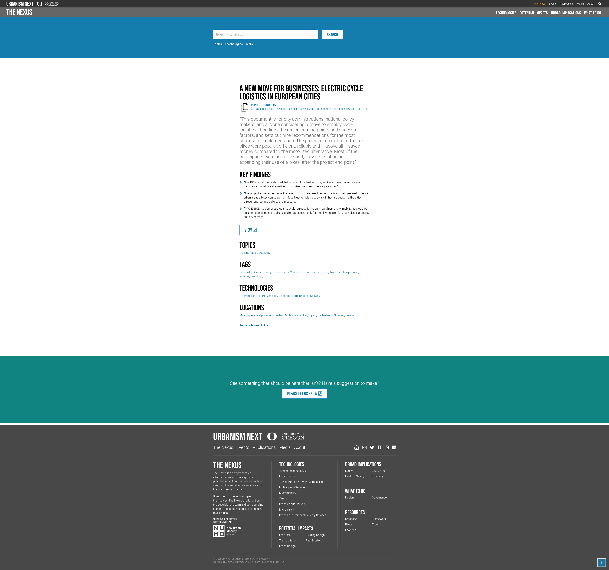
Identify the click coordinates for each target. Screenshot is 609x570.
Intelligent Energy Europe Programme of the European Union (321, 108)
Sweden (339, 315)
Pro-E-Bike (362, 108)
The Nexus (539, 3)
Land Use (285, 535)
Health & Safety (354, 476)
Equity (349, 470)
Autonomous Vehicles (292, 470)
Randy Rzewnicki (276, 108)
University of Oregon (242, 558)
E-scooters (285, 295)
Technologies (506, 12)
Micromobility (287, 493)
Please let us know (302, 393)
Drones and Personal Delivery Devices (302, 515)
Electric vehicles (267, 295)
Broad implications (566, 12)
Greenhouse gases (316, 272)
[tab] (217, 44)
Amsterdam (276, 315)
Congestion (297, 272)
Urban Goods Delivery (306, 295)
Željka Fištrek (258, 108)
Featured (350, 530)
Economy (264, 252)
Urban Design (287, 546)
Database (351, 519)
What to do (592, 12)
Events (553, 3)
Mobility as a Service (292, 487)
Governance (379, 497)
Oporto (263, 315)
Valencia (252, 315)
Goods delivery (262, 272)
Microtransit (286, 509)
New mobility (281, 272)
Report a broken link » (253, 325)
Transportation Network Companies (301, 481)
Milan (242, 315)
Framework (379, 519)
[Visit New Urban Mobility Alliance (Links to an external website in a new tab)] (227, 531)
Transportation (248, 252)
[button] (506, 13)
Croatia (350, 315)
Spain (313, 315)
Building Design (315, 535)
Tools (375, 524)
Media (580, 3)
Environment (379, 470)
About (590, 3)
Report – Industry (263, 105)
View (248, 230)
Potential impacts (534, 12)
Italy (305, 315)
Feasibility (257, 276)
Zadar (298, 315)
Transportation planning (344, 272)
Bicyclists (245, 272)
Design (349, 497)
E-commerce (247, 295)
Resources (355, 512)
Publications (566, 3)
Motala (289, 315)
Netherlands (325, 315)
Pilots (348, 524)
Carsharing (285, 498)
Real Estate (313, 540)
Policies (244, 276)
